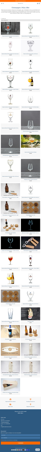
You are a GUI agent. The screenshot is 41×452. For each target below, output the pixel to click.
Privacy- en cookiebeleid (5, 423)
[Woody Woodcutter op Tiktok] (22, 413)
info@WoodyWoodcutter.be (6, 426)
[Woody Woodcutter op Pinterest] (19, 413)
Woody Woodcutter (23, 448)
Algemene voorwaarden (5, 420)
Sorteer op (3, 18)
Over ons (2, 419)
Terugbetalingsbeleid (5, 422)
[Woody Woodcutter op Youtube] (21, 413)
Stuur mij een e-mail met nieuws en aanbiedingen (9, 440)
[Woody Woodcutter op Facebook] (18, 413)
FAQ (1, 425)
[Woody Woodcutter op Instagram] (20, 413)
